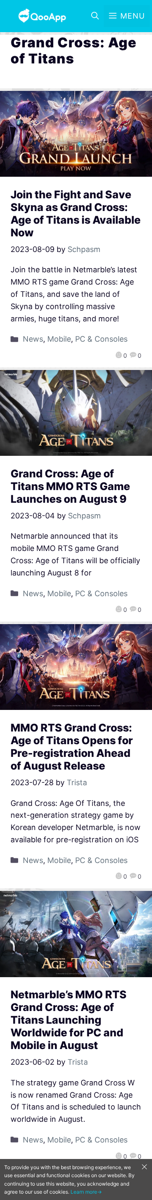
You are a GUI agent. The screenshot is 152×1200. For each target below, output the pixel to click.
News (33, 338)
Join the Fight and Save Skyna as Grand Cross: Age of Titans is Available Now (76, 213)
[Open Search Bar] (95, 16)
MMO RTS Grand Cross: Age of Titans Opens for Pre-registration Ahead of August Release (72, 746)
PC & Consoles (101, 338)
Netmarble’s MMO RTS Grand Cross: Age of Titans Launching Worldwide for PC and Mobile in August (69, 1020)
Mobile (59, 338)
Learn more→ (86, 1192)
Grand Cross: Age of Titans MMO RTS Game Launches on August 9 (70, 486)
